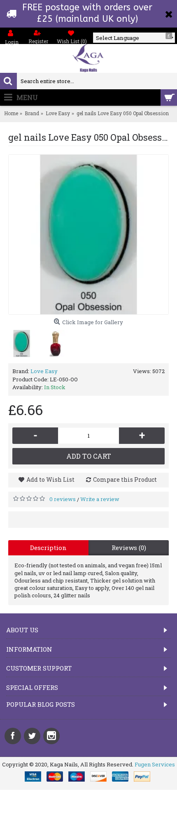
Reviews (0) (129, 547)
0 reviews (62, 499)
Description (48, 547)
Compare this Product (125, 479)
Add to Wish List (50, 479)
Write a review (99, 499)
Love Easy (44, 371)
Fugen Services (155, 764)
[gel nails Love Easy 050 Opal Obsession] (88, 234)
